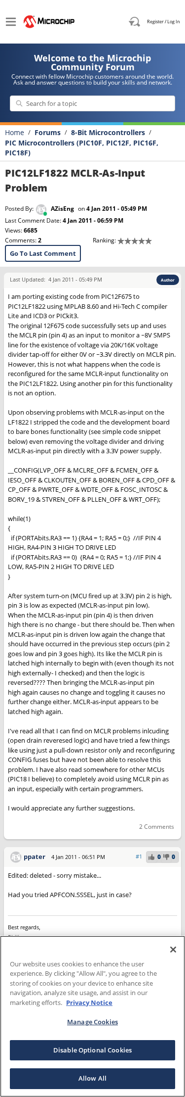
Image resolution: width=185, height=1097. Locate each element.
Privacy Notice (89, 1002)
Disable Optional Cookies (92, 1050)
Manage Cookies (92, 1021)
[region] (92, 1016)
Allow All (92, 1078)
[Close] (173, 949)
